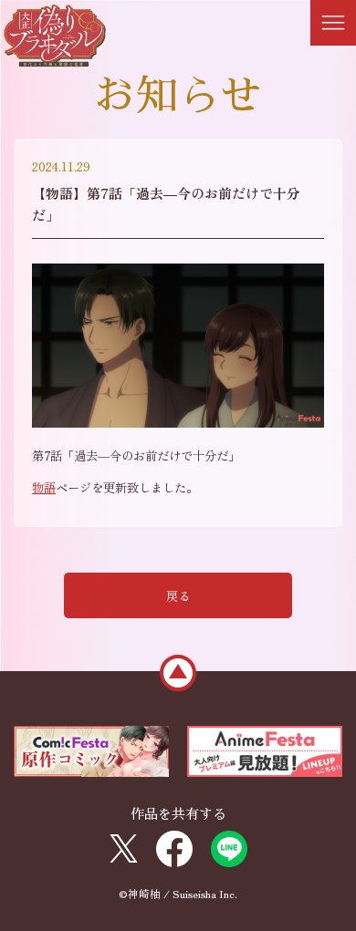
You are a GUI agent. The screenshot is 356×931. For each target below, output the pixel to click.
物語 (44, 487)
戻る (178, 596)
